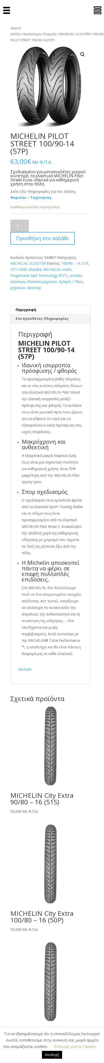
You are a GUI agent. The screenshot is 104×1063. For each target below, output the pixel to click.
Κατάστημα (32, 34)
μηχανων (17, 287)
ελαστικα (17, 281)
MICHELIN (66, 34)
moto (66, 269)
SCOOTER (83, 34)
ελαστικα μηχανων (42, 281)
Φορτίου (18, 197)
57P (85, 263)
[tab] (50, 309)
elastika (35, 269)
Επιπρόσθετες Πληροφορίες (42, 318)
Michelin (25, 669)
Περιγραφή (26, 309)
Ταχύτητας (40, 197)
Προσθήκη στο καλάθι (42, 238)
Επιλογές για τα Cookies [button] (75, 1046)
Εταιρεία (49, 34)
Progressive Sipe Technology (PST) (38, 275)
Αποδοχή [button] (52, 1054)
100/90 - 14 (70, 263)
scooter (75, 275)
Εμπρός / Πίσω (71, 281)
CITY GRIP (18, 269)
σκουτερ (34, 287)
